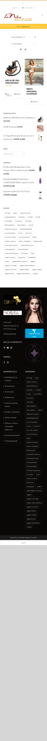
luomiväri (28, 233)
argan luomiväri (25, 213)
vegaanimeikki (24, 269)
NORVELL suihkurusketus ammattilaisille (31, 91)
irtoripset (28, 221)
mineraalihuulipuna (11, 245)
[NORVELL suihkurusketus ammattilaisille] (34, 72)
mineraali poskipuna (11, 253)
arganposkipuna (10, 217)
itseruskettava (9, 225)
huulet (38, 217)
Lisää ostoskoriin (9, 94)
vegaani (32, 261)
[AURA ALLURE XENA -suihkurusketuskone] (13, 68)
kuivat (20, 233)
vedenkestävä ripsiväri (19, 261)
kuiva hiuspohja (10, 233)
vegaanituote (9, 273)
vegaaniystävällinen (23, 273)
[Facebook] (4, 348)
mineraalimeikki (23, 249)
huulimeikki (8, 221)
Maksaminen (9, 397)
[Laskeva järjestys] (35, 37)
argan (15, 213)
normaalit (24, 253)
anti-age (7, 213)
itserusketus (21, 225)
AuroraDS (34, 537)
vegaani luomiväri (11, 269)
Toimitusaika (9, 392)
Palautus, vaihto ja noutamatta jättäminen (11, 426)
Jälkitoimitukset (10, 417)
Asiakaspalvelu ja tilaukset (11, 379)
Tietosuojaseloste (11, 441)
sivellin (7, 261)
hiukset (30, 217)
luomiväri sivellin (10, 237)
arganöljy (21, 217)
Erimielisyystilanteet (12, 435)
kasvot (31, 225)
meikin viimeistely (25, 241)
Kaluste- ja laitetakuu (12, 412)
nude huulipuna (10, 257)
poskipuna (21, 257)
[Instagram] (11, 348)
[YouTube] (8, 348)
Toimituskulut (10, 386)
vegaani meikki (37, 269)
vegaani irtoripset (11, 265)
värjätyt (35, 273)
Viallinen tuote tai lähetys (11, 404)
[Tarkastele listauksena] (25, 49)
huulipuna (18, 221)
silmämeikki (32, 257)
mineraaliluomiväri (27, 245)
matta (34, 237)
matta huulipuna (10, 241)
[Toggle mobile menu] (42, 15)
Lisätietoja (18, 94)
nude (32, 253)
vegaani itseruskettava (27, 265)
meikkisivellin (37, 241)
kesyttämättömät (26, 229)
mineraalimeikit (10, 249)
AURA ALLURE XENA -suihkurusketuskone (12, 81)
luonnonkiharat (24, 237)
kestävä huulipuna (11, 229)
